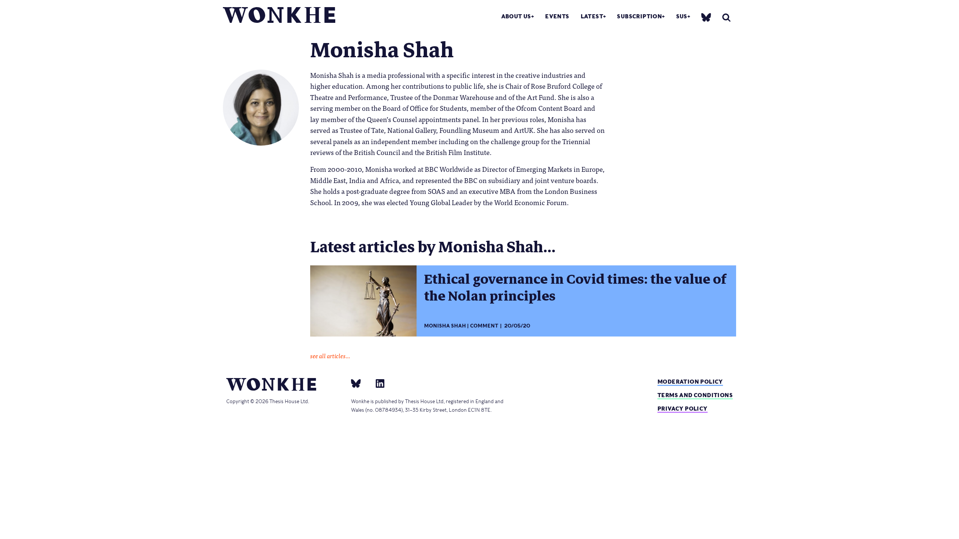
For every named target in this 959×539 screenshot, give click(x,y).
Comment (484, 326)
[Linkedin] (377, 383)
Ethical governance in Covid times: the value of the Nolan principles (575, 287)
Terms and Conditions (695, 395)
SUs (681, 16)
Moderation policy (690, 381)
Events (557, 16)
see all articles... (330, 355)
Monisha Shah (445, 326)
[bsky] (706, 17)
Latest (592, 16)
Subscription (639, 16)
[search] (726, 17)
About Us (516, 16)
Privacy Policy (682, 408)
